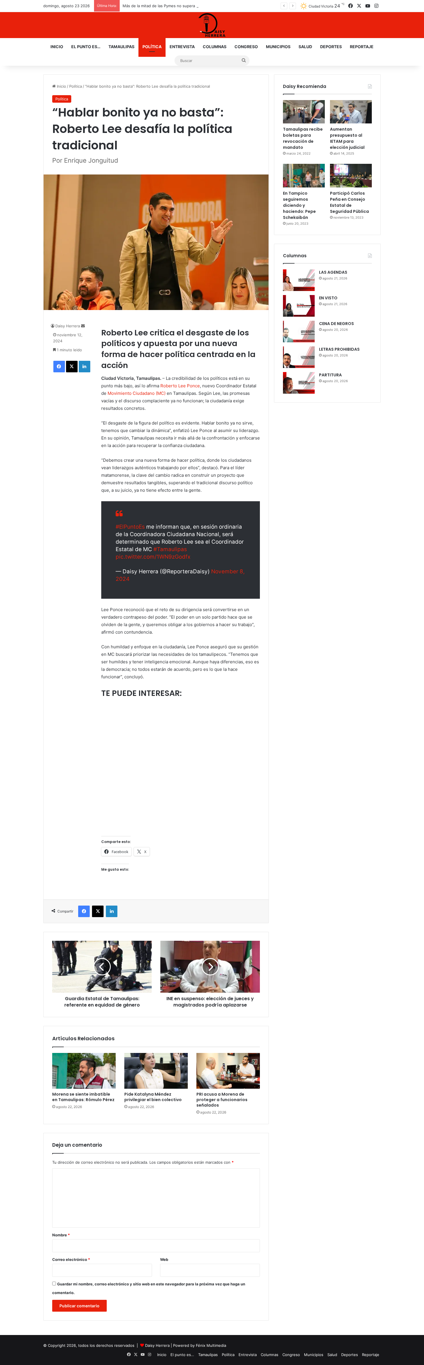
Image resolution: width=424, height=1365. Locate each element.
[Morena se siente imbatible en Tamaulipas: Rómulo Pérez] (84, 1071)
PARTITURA (330, 375)
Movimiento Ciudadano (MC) (137, 393)
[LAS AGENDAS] (299, 280)
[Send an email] (83, 326)
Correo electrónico (71, 1259)
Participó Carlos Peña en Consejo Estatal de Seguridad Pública (349, 202)
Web (164, 1259)
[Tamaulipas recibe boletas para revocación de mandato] (304, 112)
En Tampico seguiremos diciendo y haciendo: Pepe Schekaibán (299, 205)
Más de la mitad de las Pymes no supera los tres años (171, 5)
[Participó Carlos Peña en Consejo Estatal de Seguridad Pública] (351, 175)
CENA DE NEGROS (336, 323)
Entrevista (182, 46)
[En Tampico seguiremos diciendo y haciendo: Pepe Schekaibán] (304, 175)
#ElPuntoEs (130, 526)
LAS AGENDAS (333, 272)
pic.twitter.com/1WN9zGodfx (153, 556)
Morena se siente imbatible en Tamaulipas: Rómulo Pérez (83, 1097)
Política (152, 46)
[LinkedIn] (84, 366)
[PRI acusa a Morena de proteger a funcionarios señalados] (228, 1071)
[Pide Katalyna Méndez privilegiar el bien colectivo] (156, 1071)
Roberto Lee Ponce (180, 385)
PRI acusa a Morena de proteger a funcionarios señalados (221, 1099)
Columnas (214, 46)
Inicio (56, 46)
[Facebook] (59, 366)
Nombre (61, 1235)
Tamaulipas (121, 46)
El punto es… (85, 46)
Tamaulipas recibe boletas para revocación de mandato (303, 138)
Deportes (331, 46)
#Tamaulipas (170, 549)
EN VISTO (328, 298)
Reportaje (362, 46)
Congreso (246, 46)
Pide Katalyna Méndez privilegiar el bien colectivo (153, 1097)
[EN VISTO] (299, 306)
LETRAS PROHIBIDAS (339, 349)
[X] (72, 366)
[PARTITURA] (299, 383)
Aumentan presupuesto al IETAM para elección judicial (347, 138)
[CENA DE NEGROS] (299, 331)
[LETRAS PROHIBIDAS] (299, 357)
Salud (305, 46)
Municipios (278, 46)
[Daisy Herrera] (212, 25)
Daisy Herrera (67, 326)
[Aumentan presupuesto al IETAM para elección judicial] (351, 112)
